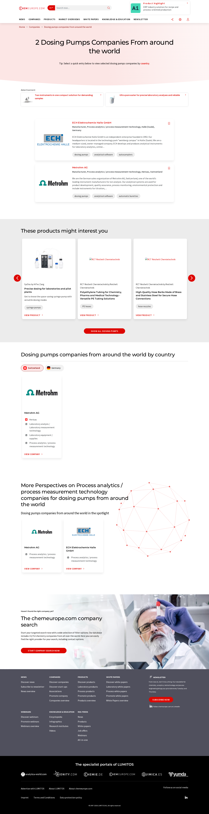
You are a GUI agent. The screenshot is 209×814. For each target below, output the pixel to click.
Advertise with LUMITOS (32, 788)
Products (82, 721)
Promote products (87, 695)
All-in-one (83, 739)
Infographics (55, 721)
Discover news (28, 682)
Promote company (58, 695)
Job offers (82, 730)
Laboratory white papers (118, 686)
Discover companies (59, 682)
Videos (52, 730)
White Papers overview (117, 700)
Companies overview (59, 700)
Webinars (82, 735)
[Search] (109, 8)
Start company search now (44, 650)
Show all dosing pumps (104, 331)
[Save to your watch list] (169, 123)
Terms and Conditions (44, 797)
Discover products (86, 682)
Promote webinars (30, 721)
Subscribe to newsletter (32, 686)
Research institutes (58, 726)
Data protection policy (71, 797)
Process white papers (116, 691)
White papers (84, 726)
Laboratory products (88, 686)
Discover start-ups (58, 686)
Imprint (25, 797)
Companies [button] (35, 19)
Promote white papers (117, 695)
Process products (86, 691)
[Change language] (180, 19)
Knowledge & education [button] (116, 19)
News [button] (22, 19)
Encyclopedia (55, 716)
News (80, 716)
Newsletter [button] (141, 19)
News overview (28, 691)
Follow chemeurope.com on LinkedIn (166, 706)
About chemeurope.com (80, 788)
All (50, 8)
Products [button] (49, 19)
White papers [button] (91, 19)
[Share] (172, 19)
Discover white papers (117, 682)
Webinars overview (30, 726)
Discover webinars (29, 716)
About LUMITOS (56, 788)
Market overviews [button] (69, 19)
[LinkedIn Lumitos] (186, 797)
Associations (55, 691)
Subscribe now (161, 699)
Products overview (87, 700)
